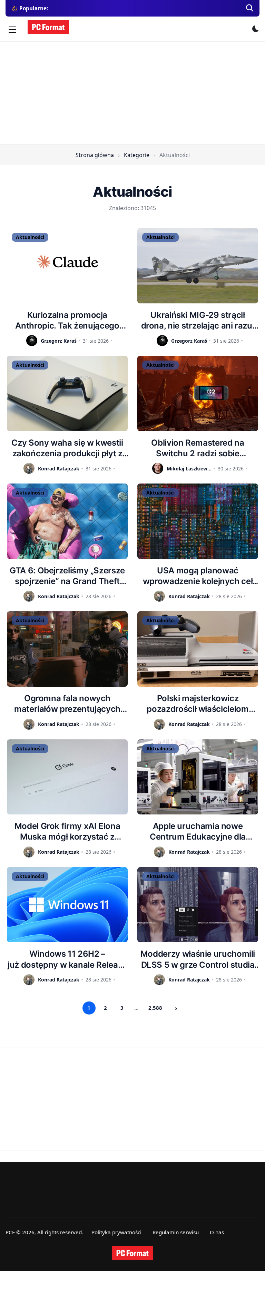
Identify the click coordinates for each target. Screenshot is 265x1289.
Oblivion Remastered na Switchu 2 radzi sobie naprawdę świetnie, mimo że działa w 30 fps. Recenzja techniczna (198, 448)
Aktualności (30, 237)
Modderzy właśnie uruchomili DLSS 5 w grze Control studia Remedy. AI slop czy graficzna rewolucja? (197, 959)
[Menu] (12, 30)
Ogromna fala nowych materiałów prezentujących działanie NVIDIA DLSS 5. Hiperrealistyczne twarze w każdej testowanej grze (67, 703)
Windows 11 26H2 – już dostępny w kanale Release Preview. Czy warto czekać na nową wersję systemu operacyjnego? (67, 959)
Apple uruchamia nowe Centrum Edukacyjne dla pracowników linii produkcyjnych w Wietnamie (197, 831)
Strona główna (95, 155)
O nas (217, 1232)
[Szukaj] (250, 8)
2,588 (155, 1007)
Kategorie (136, 155)
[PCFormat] (132, 1253)
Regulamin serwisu (176, 1232)
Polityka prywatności (116, 1232)
